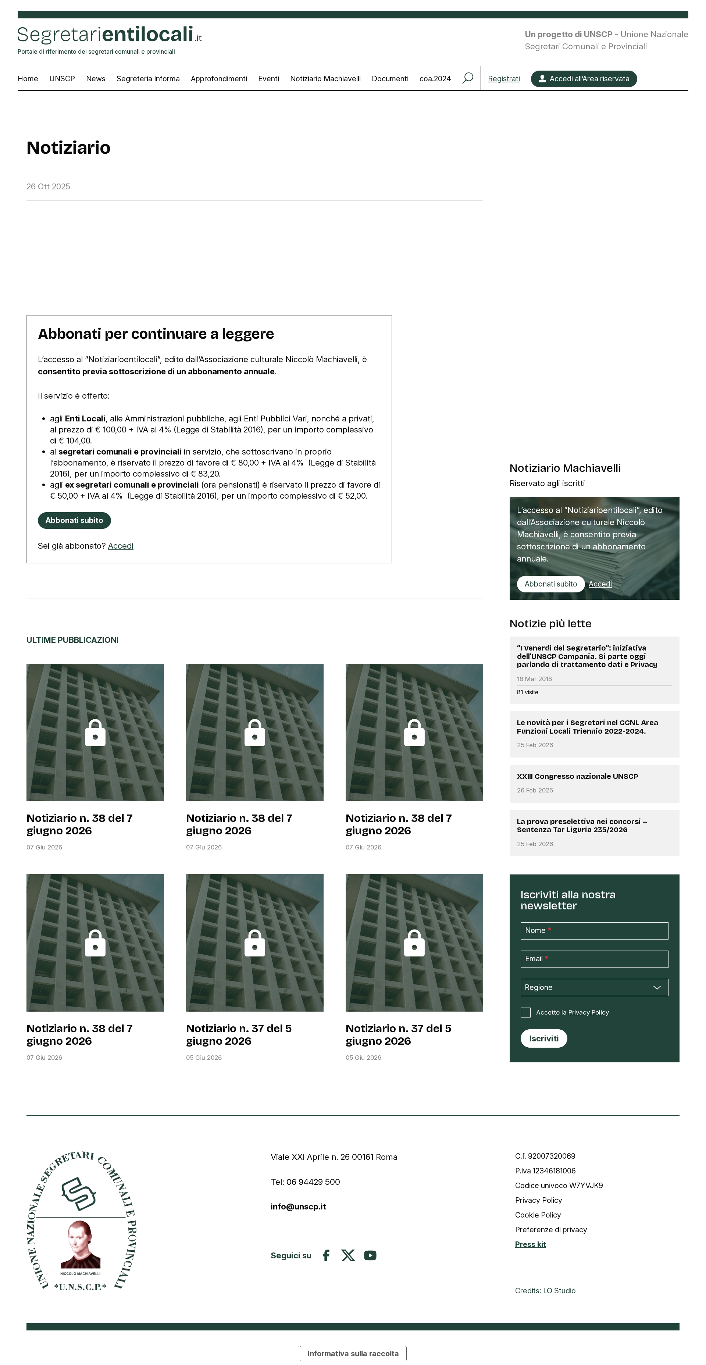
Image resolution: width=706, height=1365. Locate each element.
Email (536, 958)
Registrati (504, 79)
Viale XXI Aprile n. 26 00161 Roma (335, 1157)
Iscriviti (544, 1038)
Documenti (390, 78)
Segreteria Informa (148, 78)
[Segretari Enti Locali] (81, 1221)
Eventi (268, 78)
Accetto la (572, 1012)
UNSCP (62, 78)
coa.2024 (435, 78)
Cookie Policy (538, 1215)
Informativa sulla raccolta (353, 1353)
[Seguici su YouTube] (370, 1255)
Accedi (120, 545)
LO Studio (559, 1290)
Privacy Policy (588, 1012)
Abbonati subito (551, 584)
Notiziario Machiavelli (325, 78)
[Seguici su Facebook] (326, 1255)
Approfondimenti (219, 78)
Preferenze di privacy (551, 1229)
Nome (538, 930)
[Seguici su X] (348, 1255)
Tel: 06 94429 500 (305, 1182)
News (96, 78)
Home (28, 78)
